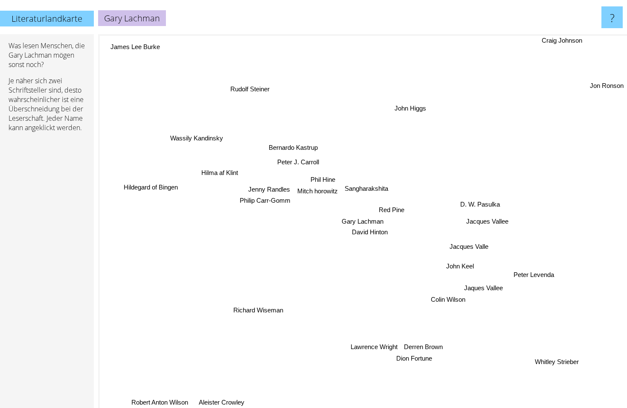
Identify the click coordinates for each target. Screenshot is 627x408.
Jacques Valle (469, 246)
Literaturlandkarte (47, 18)
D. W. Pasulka (480, 204)
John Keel (459, 266)
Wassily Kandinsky (197, 137)
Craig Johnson (562, 40)
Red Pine (391, 209)
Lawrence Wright (372, 346)
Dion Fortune (415, 358)
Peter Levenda (534, 275)
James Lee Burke (136, 46)
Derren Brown (422, 346)
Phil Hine (323, 179)
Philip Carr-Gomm (265, 200)
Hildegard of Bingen (151, 186)
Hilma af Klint (220, 172)
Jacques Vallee (487, 221)
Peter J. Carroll (298, 162)
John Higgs (411, 108)
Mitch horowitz (318, 191)
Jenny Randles (269, 188)
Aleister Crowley (222, 402)
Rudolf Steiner (250, 89)
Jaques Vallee (483, 287)
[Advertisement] (47, 269)
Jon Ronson (607, 85)
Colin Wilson (447, 299)
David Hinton (370, 232)
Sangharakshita (366, 188)
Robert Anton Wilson (159, 402)
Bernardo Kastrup (293, 147)
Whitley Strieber (556, 362)
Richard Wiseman (257, 309)
